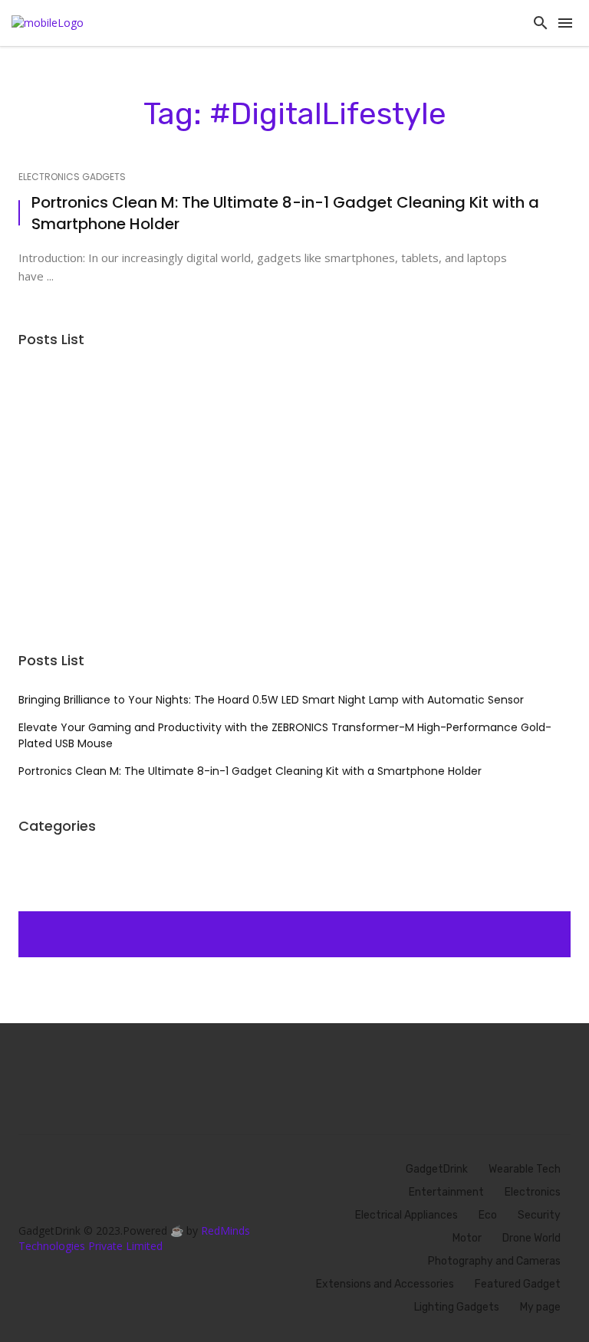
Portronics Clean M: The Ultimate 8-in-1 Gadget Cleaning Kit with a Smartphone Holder (285, 213)
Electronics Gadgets (72, 177)
